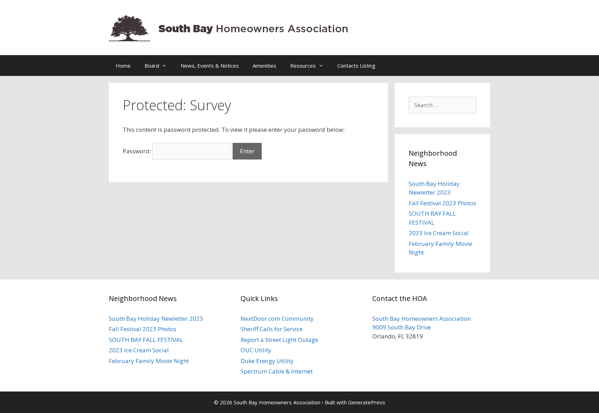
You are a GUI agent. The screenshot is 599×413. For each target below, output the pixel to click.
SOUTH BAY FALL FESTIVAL (146, 340)
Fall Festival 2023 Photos (442, 203)
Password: (137, 151)
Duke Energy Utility (267, 361)
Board (152, 65)
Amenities (264, 65)
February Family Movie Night (149, 361)
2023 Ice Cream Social (439, 233)
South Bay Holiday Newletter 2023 (156, 318)
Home (123, 65)
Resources (303, 65)
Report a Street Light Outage (279, 340)
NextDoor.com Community (277, 318)
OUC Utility (256, 350)
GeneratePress (366, 402)
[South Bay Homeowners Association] (230, 27)
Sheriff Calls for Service (272, 329)
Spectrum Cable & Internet (277, 371)
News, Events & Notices (210, 65)
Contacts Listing (356, 65)
